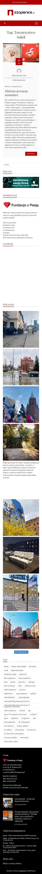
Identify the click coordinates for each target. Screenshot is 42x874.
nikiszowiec (8, 693)
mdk (20, 686)
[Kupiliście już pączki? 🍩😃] (21, 329)
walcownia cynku (11, 741)
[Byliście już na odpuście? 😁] (21, 404)
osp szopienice (21, 693)
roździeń (33, 714)
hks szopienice (9, 678)
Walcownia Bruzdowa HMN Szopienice (22, 835)
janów (13, 682)
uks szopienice (9, 722)
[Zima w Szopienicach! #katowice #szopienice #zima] (21, 555)
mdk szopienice (10, 690)
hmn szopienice (24, 678)
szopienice (26, 718)
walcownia (24, 737)
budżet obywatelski (19, 666)
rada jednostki (23, 697)
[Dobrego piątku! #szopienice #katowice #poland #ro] (21, 442)
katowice (22, 682)
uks (34, 718)
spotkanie (15, 718)
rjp (29, 710)
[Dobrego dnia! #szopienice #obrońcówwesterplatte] (21, 630)
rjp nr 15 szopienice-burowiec (15, 714)
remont (22, 710)
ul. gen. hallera (22, 726)
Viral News (22, 871)
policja (33, 693)
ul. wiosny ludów (10, 737)
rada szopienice (10, 710)
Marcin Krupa (9, 686)
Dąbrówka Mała (17, 670)
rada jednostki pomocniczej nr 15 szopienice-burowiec (17, 706)
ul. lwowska (19, 730)
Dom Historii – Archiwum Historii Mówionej (25, 800)
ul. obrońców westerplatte (14, 734)
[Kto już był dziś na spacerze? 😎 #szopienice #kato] (21, 593)
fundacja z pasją (10, 674)
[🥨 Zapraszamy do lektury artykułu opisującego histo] (21, 480)
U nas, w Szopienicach (14, 86)
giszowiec (23, 674)
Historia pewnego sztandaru (16, 93)
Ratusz (11, 843)
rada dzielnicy (9, 697)
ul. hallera (8, 730)
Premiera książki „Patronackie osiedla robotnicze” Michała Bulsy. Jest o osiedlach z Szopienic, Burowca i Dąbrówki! (27, 816)
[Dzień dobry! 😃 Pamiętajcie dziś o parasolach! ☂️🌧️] (21, 367)
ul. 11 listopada (23, 722)
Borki (6, 666)
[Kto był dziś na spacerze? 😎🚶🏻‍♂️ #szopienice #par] (21, 517)
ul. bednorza (9, 726)
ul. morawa (31, 730)
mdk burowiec (30, 686)
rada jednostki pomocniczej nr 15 (17, 701)
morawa (22, 690)
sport (6, 718)
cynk (6, 670)
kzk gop (31, 682)
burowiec (32, 666)
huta (6, 682)
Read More (31, 154)
